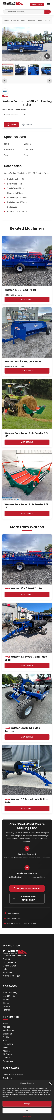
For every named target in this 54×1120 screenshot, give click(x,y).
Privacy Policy (27, 1116)
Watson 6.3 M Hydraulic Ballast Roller (27, 801)
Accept (27, 1103)
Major (5, 1047)
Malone (6, 1051)
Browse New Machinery (28, 898)
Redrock (7, 1058)
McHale (6, 1027)
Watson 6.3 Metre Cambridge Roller (26, 658)
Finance (6, 1010)
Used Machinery (10, 996)
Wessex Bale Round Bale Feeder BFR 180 (26, 506)
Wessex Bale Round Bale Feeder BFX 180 (26, 434)
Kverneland (8, 1044)
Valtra (5, 1023)
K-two (5, 1041)
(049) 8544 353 (13, 913)
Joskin (6, 1037)
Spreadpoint (8, 1061)
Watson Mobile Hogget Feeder (23, 361)
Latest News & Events (13, 1075)
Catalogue (7, 1078)
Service (6, 1006)
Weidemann (8, 1030)
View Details (27, 299)
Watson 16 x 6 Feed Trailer (20, 290)
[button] (50, 1083)
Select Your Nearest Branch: (14, 110)
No (27, 1110)
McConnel (7, 1054)
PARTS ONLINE (38, 4)
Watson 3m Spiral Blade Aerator (22, 729)
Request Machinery (29, 888)
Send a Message (13, 918)
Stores (6, 1003)
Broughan (7, 1034)
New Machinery (10, 993)
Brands (6, 999)
